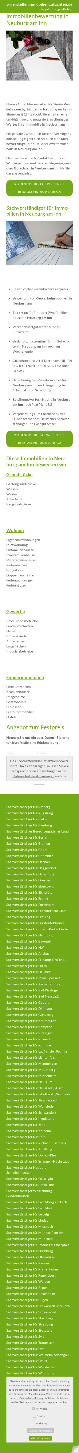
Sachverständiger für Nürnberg (29, 1251)
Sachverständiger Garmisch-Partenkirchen (38, 929)
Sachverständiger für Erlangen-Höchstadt (37, 1161)
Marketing (41, 1423)
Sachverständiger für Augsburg (29, 813)
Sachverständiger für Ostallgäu (29, 1178)
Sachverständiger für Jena (25, 1125)
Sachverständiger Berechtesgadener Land (37, 831)
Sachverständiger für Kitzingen (29, 1033)
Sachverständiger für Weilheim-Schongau (37, 1355)
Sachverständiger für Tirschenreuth (33, 1100)
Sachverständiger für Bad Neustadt (32, 996)
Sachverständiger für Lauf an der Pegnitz (36, 1051)
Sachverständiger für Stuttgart (29, 1330)
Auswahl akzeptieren (40, 1430)
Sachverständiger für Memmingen (31, 1063)
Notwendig (41, 1408)
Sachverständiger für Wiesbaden (30, 1367)
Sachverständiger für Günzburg (29, 1015)
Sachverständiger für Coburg (28, 1002)
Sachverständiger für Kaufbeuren (31, 1021)
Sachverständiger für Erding (27, 898)
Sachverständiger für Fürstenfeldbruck (35, 923)
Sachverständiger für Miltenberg (30, 1070)
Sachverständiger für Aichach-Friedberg (36, 1143)
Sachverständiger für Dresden (28, 880)
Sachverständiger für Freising (28, 917)
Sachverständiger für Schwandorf (31, 1112)
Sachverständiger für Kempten (29, 1027)
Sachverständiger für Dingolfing (30, 874)
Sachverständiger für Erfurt (26, 1361)
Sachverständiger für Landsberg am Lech (36, 1202)
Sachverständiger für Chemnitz (29, 856)
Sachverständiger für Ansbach (28, 953)
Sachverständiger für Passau (27, 1263)
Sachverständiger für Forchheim (30, 904)
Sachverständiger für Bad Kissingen (33, 990)
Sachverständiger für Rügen (27, 1300)
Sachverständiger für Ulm (25, 1349)
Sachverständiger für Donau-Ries (31, 1155)
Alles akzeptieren (40, 1438)
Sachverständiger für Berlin (26, 837)
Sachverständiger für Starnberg (29, 1318)
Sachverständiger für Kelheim (28, 1131)
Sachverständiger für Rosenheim (30, 1294)
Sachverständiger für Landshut (29, 1208)
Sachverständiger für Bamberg (29, 825)
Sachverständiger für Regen (27, 1287)
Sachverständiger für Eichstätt (29, 892)
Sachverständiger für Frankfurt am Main (36, 911)
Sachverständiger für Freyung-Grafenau (36, 959)
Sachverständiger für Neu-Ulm (29, 1082)
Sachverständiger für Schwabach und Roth (38, 1306)
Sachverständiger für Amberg (28, 807)
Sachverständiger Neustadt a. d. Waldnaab (38, 1094)
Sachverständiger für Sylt (25, 1336)
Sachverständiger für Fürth (26, 966)
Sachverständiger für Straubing (29, 1324)
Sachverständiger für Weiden (28, 1281)
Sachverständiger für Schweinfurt (31, 1312)
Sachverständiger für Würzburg (30, 1373)
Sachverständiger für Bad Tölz (28, 819)
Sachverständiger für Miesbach (29, 1226)
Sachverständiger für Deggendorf (31, 868)
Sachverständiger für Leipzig (27, 1214)
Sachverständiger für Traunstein (30, 1342)
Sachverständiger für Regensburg (31, 1275)
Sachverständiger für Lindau (27, 1220)
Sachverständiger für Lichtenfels (30, 1057)
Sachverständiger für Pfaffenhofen (32, 1269)
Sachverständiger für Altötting (29, 1149)
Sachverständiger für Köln (26, 1137)
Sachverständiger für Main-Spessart (33, 978)
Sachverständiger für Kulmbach (30, 1045)
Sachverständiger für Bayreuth (29, 941)
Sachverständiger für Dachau (28, 862)
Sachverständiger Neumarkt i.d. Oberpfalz (37, 1245)
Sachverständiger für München (29, 1239)
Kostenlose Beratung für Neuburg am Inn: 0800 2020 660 (39, 188)
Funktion (41, 1416)
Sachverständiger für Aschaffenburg (33, 984)
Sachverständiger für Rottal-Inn (30, 1185)
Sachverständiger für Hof (25, 947)
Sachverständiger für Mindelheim (31, 1076)
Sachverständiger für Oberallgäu (30, 1257)
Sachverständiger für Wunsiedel (30, 1106)
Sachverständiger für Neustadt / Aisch (35, 1088)
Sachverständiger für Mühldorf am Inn (35, 1232)
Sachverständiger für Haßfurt (28, 972)
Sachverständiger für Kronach (28, 1039)
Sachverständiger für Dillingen (29, 1008)
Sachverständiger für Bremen (28, 843)
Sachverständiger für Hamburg (29, 935)
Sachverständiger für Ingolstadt (30, 1118)
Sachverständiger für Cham (26, 849)
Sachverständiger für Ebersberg (30, 886)
